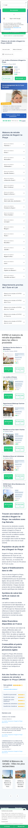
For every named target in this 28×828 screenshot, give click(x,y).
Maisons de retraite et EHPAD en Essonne (13, 315)
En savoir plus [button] (7, 78)
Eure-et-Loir (5, 722)
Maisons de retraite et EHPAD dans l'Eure (13, 301)
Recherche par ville (8, 54)
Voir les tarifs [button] (20, 78)
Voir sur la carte (6, 49)
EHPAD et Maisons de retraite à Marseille (20, 783)
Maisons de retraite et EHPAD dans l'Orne (13, 294)
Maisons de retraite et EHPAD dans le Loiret (13, 322)
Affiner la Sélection (17, 49)
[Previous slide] (10, 796)
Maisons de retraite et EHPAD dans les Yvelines (13, 308)
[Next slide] (17, 796)
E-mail (5, 5)
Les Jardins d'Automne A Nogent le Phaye (12, 721)
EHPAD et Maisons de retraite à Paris (7, 783)
